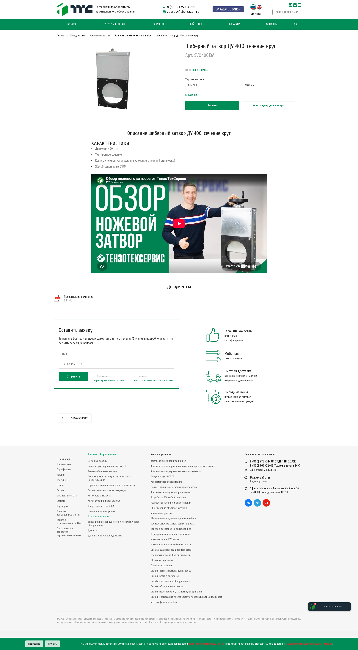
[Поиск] (296, 24)
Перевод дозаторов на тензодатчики (171, 528)
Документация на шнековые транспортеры (174, 487)
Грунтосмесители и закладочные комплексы (111, 485)
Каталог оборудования (102, 454)
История (61, 474)
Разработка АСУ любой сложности (168, 497)
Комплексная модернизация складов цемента (176, 471)
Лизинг (60, 490)
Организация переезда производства (171, 549)
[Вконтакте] (248, 503)
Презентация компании (78, 296)
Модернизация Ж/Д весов (165, 539)
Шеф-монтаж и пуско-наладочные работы (173, 518)
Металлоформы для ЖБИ (164, 602)
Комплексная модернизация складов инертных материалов (183, 466)
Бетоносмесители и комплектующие (107, 490)
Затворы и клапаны (98, 516)
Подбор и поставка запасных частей (170, 534)
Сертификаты (64, 469)
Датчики (92, 530)
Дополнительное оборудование (105, 535)
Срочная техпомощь (161, 565)
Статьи (60, 485)
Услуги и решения (161, 454)
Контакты (271, 24)
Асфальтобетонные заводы (102, 471)
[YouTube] (266, 503)
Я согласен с (153, 378)
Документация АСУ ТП (162, 476)
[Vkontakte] (295, 5)
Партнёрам (62, 506)
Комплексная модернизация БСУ (168, 460)
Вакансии (234, 24)
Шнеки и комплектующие (101, 511)
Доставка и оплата (67, 495)
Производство (64, 464)
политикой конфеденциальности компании (153, 380)
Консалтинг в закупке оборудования (170, 492)
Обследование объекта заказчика (169, 508)
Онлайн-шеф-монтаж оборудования (170, 581)
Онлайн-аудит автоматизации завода (171, 570)
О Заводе (158, 24)
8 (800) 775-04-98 (180, 7)
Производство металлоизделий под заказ (173, 523)
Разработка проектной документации (171, 502)
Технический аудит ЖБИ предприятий (171, 555)
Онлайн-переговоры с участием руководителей (176, 591)
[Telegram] (290, 5)
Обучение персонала (162, 560)
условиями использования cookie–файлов (309, 643)
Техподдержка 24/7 (287, 12)
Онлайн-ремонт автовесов (165, 576)
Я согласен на (109, 378)
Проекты (61, 480)
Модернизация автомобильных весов (171, 544)
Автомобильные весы (99, 495)
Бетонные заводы (97, 460)
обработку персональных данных (109, 380)
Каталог (72, 24)
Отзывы (61, 500)
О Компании (63, 459)
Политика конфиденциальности (68, 513)
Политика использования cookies (69, 521)
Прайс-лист (195, 24)
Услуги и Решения (114, 24)
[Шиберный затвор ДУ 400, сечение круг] (114, 80)
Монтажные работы (161, 513)
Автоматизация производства (104, 500)
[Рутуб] (299, 5)
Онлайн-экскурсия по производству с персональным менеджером (186, 596)
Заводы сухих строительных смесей (107, 466)
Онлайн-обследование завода (167, 586)
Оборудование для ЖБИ (101, 506)
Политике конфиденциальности (206, 643)
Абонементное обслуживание (166, 481)
